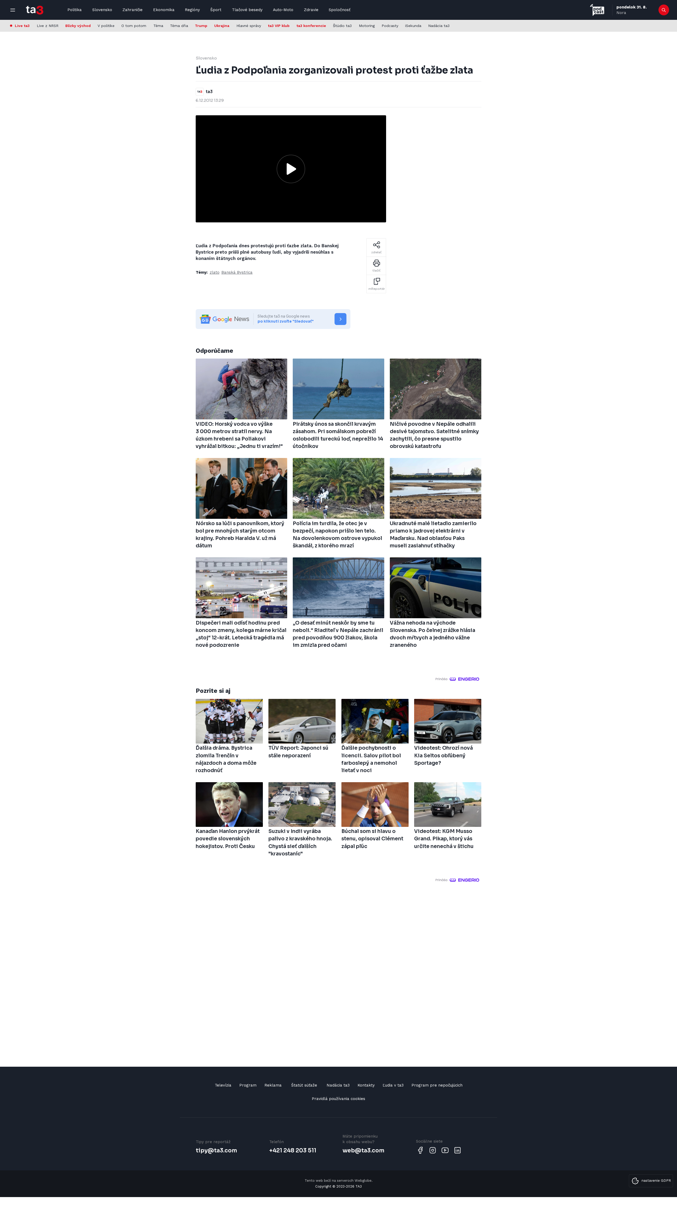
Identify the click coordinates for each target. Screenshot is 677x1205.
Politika (74, 9)
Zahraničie (132, 9)
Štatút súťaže (304, 1085)
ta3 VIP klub (279, 26)
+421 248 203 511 (292, 1150)
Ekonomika (164, 9)
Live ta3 (22, 26)
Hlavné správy (248, 26)
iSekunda (413, 26)
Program (248, 1085)
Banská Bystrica (237, 272)
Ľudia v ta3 (393, 1085)
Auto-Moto (283, 9)
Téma (158, 26)
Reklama (273, 1085)
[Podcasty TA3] (597, 10)
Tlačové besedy (247, 9)
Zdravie (311, 9)
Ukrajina (221, 26)
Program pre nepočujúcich (437, 1085)
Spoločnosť (339, 9)
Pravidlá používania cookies (338, 1098)
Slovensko (102, 9)
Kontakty (366, 1085)
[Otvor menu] (12, 10)
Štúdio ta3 (342, 26)
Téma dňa (179, 26)
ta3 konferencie (311, 26)
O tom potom (133, 26)
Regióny (192, 9)
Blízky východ (78, 26)
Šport (215, 9)
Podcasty (390, 26)
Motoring (367, 26)
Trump (201, 26)
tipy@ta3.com (216, 1150)
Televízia (223, 1085)
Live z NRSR (47, 26)
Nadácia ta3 (439, 26)
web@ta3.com (363, 1150)
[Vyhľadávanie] (663, 10)
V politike (106, 26)
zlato (214, 272)
